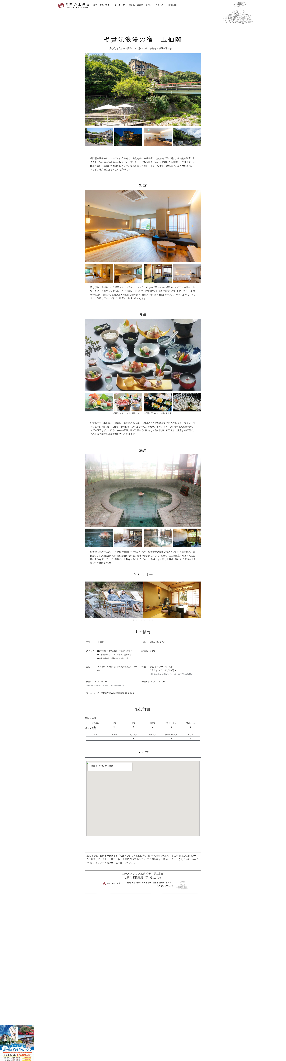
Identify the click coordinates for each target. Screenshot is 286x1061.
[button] (88, 600)
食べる (117, 5)
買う (125, 5)
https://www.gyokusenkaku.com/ (118, 692)
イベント (149, 5)
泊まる (132, 5)
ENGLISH (172, 5)
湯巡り (140, 5)
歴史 (95, 5)
